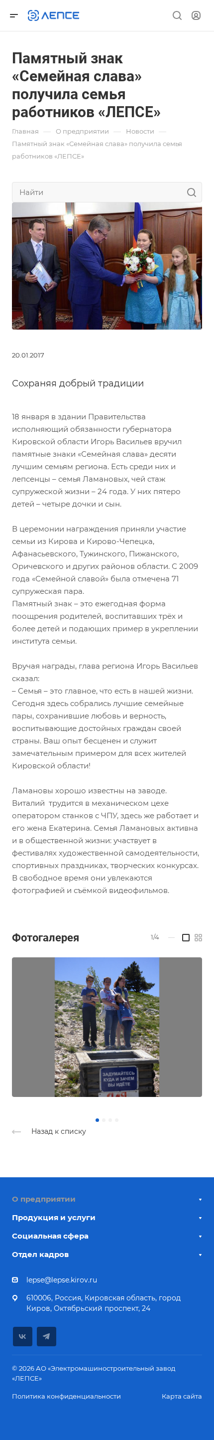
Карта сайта (182, 1396)
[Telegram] (46, 1336)
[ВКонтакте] (22, 1336)
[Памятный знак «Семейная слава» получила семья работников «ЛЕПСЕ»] (107, 265)
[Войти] (196, 15)
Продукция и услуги (54, 1217)
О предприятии (44, 1199)
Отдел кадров (40, 1254)
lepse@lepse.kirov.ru (61, 1279)
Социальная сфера (50, 1236)
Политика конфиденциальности (66, 1396)
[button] (97, 1120)
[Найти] (194, 192)
